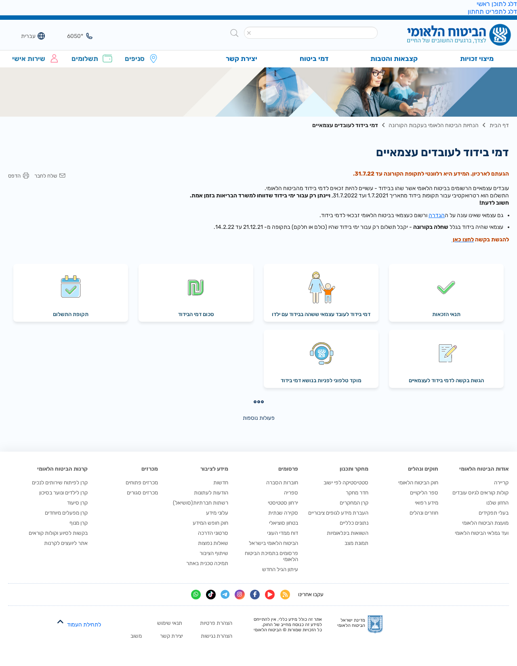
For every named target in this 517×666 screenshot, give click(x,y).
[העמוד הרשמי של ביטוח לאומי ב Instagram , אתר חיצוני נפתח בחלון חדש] (239, 594)
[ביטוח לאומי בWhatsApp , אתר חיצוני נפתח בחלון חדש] (196, 594)
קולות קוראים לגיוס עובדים (480, 493)
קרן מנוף (78, 523)
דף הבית (499, 125)
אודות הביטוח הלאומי (484, 469)
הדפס (14, 176)
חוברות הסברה (282, 483)
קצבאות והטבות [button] (394, 58)
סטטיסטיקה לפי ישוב (346, 483)
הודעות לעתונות (211, 493)
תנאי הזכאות (446, 314)
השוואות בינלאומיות (347, 533)
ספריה (291, 493)
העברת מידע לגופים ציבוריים (338, 513)
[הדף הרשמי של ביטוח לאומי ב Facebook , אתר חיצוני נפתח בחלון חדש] (255, 594)
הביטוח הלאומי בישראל (273, 543)
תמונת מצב (356, 543)
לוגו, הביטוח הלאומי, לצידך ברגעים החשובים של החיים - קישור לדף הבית (445, 35)
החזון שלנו (497, 503)
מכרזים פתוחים (142, 483)
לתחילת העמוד (84, 624)
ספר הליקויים (424, 493)
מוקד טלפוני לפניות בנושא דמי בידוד (321, 380)
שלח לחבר (45, 176)
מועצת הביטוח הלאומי (485, 523)
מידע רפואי (426, 503)
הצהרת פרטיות (216, 623)
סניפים (135, 58)
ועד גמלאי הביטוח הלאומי (482, 533)
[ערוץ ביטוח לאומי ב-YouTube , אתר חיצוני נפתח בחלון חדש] (270, 594)
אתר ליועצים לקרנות (66, 543)
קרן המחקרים (354, 503)
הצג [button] (71, 36)
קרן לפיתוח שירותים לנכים (60, 483)
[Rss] (285, 594)
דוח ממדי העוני (282, 533)
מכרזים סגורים (142, 493)
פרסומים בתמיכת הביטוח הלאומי (271, 556)
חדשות (220, 483)
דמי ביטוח (314, 58)
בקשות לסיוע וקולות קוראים (58, 533)
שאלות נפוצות (213, 543)
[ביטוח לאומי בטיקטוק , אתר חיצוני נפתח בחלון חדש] (211, 594)
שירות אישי (28, 58)
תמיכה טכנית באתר (207, 563)
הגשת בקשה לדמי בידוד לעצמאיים (446, 380)
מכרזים (149, 469)
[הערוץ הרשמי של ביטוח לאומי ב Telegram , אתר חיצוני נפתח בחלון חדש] (225, 594)
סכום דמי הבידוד (196, 314)
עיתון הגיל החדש (280, 569)
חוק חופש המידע (210, 523)
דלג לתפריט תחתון (492, 11)
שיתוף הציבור (214, 553)
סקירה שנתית (283, 513)
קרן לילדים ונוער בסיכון (63, 493)
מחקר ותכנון (354, 469)
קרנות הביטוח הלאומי (62, 469)
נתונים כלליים (354, 523)
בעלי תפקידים (494, 513)
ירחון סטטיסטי (283, 503)
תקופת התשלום (70, 314)
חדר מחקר (357, 493)
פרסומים (288, 469)
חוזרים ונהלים (424, 513)
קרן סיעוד (77, 503)
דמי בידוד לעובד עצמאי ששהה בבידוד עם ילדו (321, 314)
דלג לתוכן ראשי (497, 4)
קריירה (501, 483)
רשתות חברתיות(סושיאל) (200, 503)
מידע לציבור (214, 469)
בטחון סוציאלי (283, 523)
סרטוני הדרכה (213, 533)
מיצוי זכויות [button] (477, 58)
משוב (136, 636)
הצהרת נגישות (216, 636)
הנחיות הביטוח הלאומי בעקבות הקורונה (434, 125)
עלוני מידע (217, 513)
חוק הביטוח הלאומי (418, 483)
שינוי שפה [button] (24, 36)
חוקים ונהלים (423, 469)
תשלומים (84, 58)
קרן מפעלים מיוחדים (66, 513)
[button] (249, 33)
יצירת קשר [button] (241, 58)
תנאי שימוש (169, 623)
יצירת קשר (171, 636)
